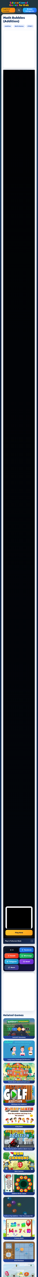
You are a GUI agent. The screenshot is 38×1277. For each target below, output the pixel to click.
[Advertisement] (19, 49)
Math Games (19, 26)
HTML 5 (30, 26)
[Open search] (19, 10)
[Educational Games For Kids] (19, 3)
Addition (8, 26)
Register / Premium (6, 10)
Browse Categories (29, 10)
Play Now (19, 932)
